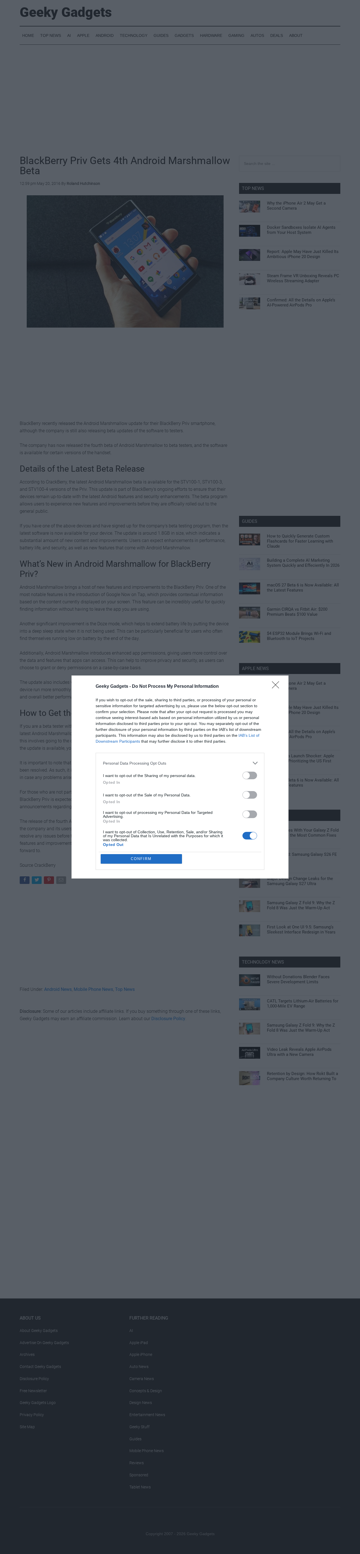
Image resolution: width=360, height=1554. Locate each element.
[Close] (277, 686)
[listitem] (180, 763)
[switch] (249, 775)
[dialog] (180, 777)
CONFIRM (141, 859)
